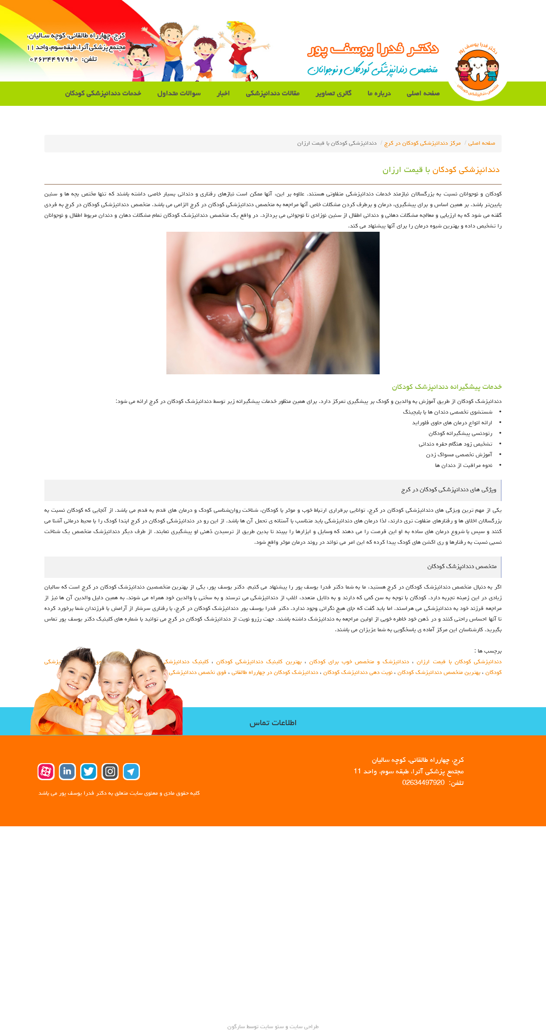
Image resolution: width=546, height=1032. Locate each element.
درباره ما (379, 94)
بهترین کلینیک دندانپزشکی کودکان (258, 662)
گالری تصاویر (333, 94)
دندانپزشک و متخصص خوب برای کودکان (359, 662)
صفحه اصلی (423, 94)
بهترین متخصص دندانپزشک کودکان (439, 672)
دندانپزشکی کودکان (466, 170)
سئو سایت (271, 1026)
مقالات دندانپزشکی (272, 94)
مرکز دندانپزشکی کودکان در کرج (422, 143)
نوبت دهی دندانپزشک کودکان (357, 672)
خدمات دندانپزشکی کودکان (103, 94)
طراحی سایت (303, 1026)
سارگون (237, 1026)
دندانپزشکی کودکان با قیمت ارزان (459, 662)
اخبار (223, 94)
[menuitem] (423, 94)
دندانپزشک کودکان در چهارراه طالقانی (275, 672)
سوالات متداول (178, 94)
